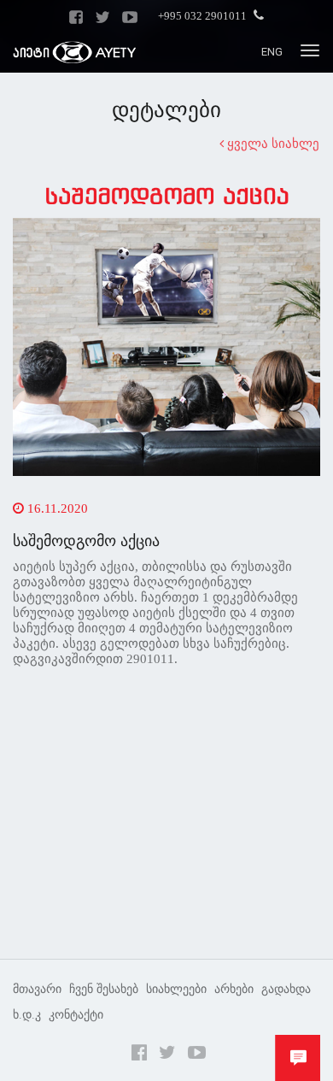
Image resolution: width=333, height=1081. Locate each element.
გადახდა (286, 989)
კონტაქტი (76, 1014)
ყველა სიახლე (271, 143)
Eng (272, 51)
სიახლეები (176, 989)
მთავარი (37, 989)
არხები (234, 989)
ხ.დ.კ (27, 1014)
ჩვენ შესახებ (103, 989)
